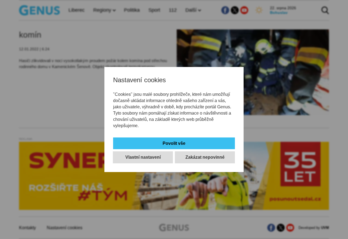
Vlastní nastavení (143, 157)
